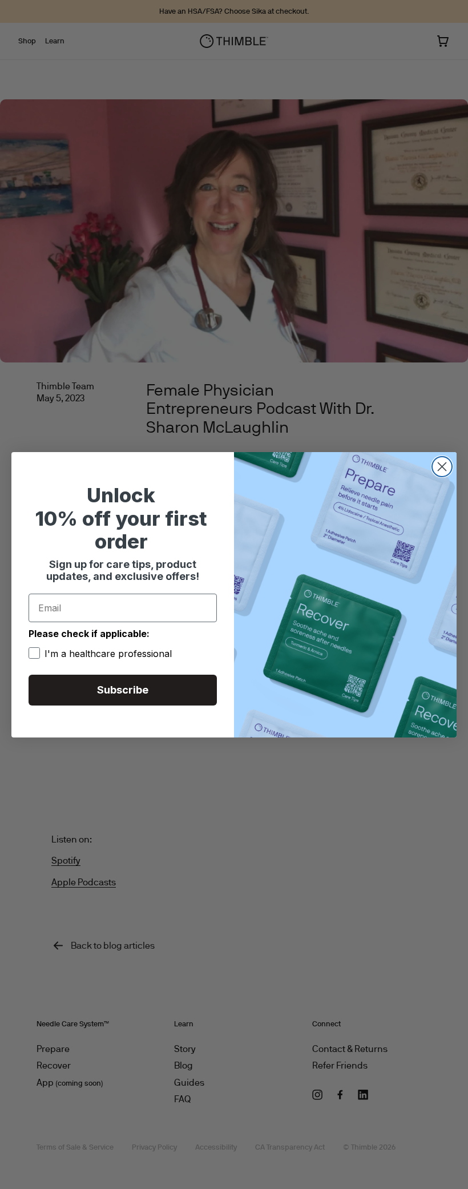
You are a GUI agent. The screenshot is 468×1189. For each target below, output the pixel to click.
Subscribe (122, 690)
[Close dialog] (442, 467)
